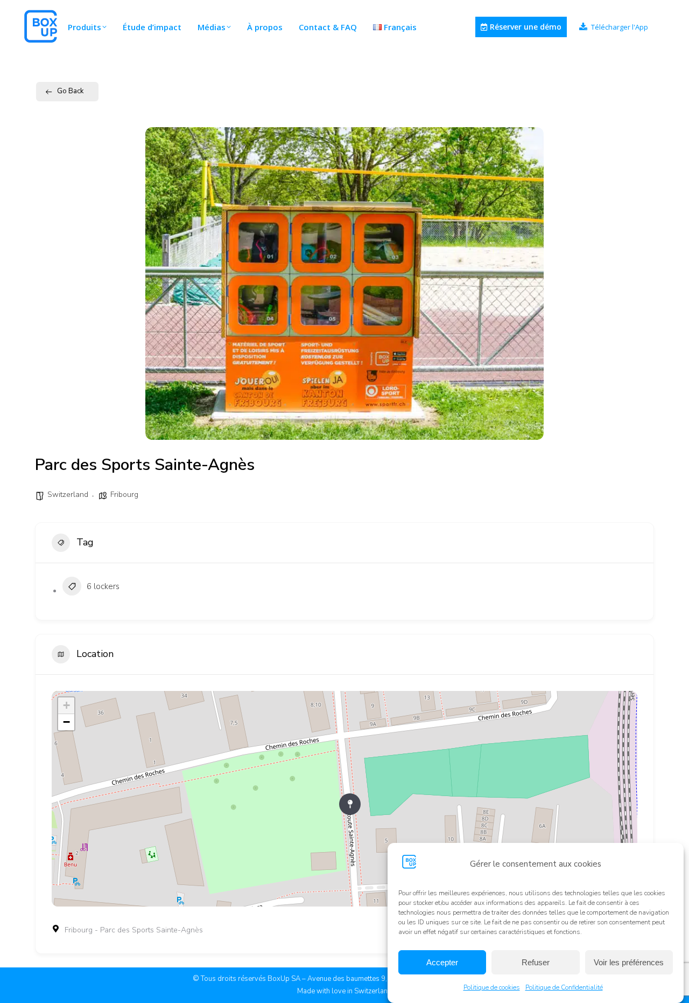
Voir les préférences (629, 962)
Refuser (536, 962)
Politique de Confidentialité (564, 987)
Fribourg (124, 494)
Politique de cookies (491, 987)
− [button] (66, 722)
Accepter (442, 962)
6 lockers (103, 586)
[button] (161, 283)
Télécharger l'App (619, 27)
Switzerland (67, 494)
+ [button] (66, 705)
